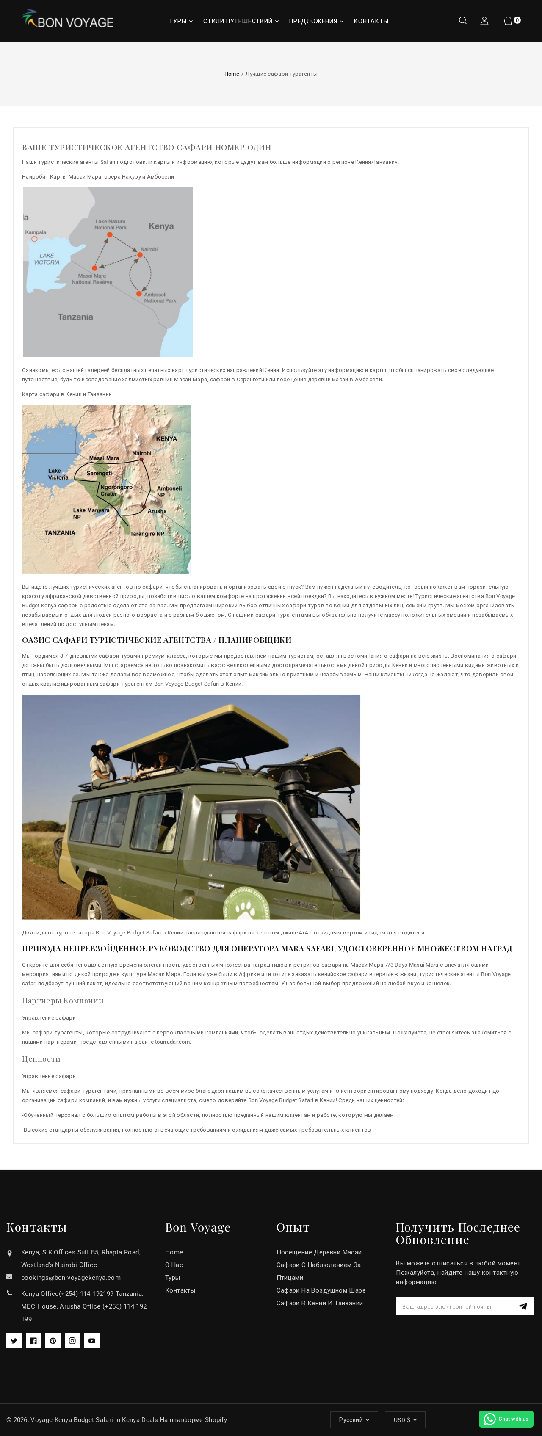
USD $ (402, 1420)
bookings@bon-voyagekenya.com (71, 1278)
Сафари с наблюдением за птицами (319, 1271)
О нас (174, 1265)
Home (231, 74)
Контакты (180, 1290)
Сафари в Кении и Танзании (320, 1303)
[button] (462, 21)
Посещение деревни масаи (319, 1252)
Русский (351, 1420)
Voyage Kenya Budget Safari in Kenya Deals (94, 1420)
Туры (172, 1278)
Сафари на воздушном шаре (321, 1290)
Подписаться (524, 1306)
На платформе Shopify (193, 1420)
